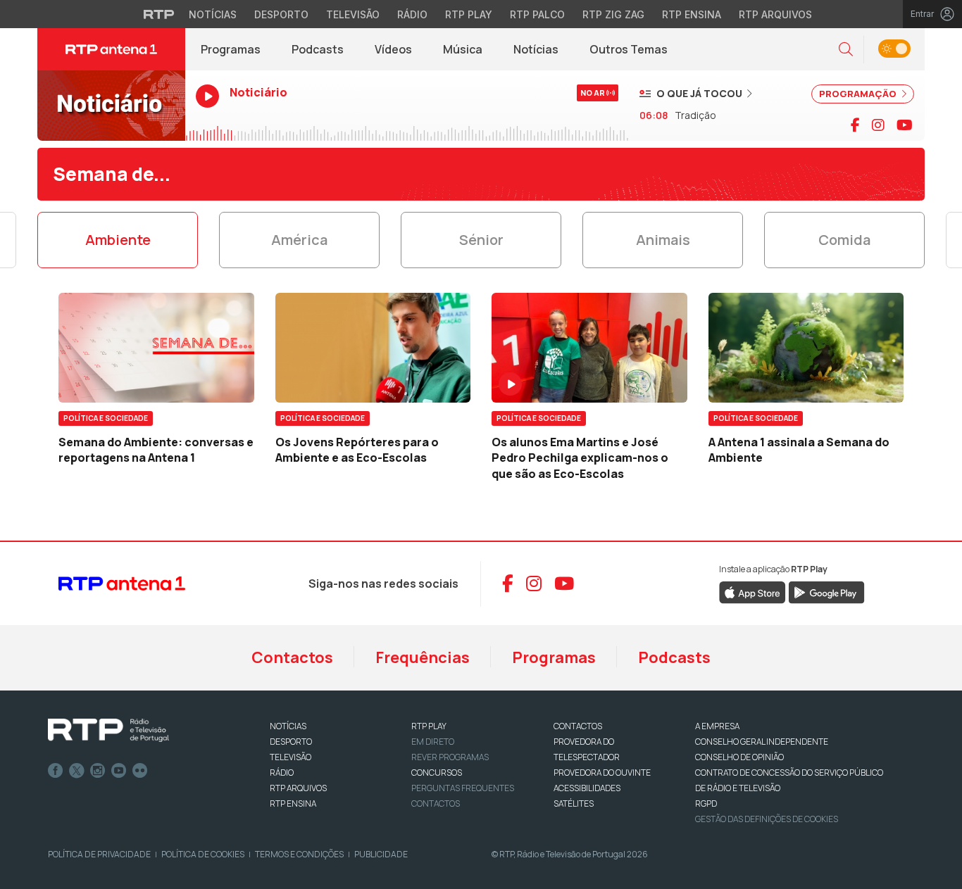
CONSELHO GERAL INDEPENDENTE (761, 742)
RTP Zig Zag (613, 14)
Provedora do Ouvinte (602, 772)
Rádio (412, 14)
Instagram (98, 770)
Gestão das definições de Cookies (766, 819)
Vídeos (393, 49)
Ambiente (118, 239)
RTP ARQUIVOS (298, 788)
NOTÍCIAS (288, 726)
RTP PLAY (428, 726)
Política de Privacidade (99, 854)
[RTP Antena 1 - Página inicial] (111, 49)
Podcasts (318, 49)
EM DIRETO (432, 742)
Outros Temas (628, 49)
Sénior (481, 239)
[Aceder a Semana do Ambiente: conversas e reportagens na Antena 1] (156, 348)
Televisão (353, 14)
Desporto (281, 14)
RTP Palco (537, 14)
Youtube (119, 770)
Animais (663, 239)
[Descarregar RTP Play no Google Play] (826, 591)
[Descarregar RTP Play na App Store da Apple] (752, 591)
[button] (846, 49)
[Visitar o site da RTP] (159, 14)
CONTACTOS (578, 726)
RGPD (706, 803)
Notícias (213, 14)
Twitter (77, 770)
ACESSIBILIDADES (587, 788)
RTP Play (468, 14)
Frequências (422, 657)
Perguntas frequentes (462, 788)
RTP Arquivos (775, 14)
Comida (844, 239)
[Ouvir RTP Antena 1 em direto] (111, 105)
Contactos (292, 657)
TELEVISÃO (290, 757)
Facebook (55, 770)
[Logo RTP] (108, 731)
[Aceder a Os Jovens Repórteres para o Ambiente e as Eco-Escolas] (373, 348)
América (299, 239)
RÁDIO (282, 772)
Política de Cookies (202, 854)
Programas (231, 49)
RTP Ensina (691, 14)
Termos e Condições (299, 854)
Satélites (574, 803)
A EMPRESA (717, 726)
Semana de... (111, 174)
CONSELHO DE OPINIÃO (739, 757)
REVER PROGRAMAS (450, 757)
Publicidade (381, 854)
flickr (140, 770)
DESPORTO (291, 742)
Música (462, 49)
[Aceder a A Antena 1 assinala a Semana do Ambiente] (806, 348)
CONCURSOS (436, 772)
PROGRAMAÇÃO (859, 93)
